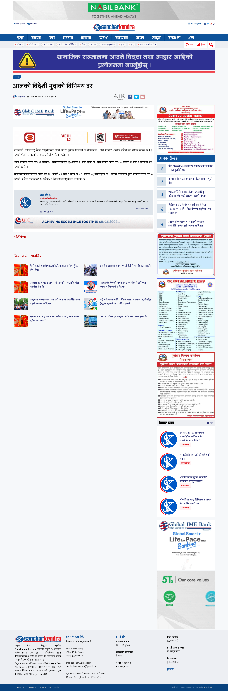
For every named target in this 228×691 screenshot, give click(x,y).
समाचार (36, 37)
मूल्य (123, 44)
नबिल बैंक (48, 44)
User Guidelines (55, 687)
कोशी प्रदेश (33, 44)
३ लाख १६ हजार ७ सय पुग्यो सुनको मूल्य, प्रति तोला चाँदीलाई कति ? (55, 285)
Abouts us (20, 687)
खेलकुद (156, 37)
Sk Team (42, 687)
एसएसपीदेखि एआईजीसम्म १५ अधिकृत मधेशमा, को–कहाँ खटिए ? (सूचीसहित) (187, 194)
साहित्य (140, 37)
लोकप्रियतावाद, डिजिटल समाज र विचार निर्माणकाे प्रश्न (195, 502)
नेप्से (83, 44)
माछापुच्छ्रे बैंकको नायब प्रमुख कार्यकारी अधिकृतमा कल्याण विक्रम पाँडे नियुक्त (124, 285)
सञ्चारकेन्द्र (21, 96)
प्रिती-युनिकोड (20, 23)
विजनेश (103, 37)
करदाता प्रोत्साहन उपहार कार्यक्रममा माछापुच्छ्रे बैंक (124, 316)
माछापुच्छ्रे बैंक (108, 44)
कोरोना (20, 44)
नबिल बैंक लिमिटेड (67, 44)
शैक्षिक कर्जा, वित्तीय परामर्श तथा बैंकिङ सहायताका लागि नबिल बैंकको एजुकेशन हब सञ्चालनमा (189, 209)
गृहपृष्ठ (20, 37)
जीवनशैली (174, 37)
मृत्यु (132, 44)
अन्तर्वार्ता (86, 37)
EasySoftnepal (208, 687)
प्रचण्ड (93, 44)
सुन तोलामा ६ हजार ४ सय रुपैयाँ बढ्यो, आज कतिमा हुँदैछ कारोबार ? (55, 318)
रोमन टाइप (33, 23)
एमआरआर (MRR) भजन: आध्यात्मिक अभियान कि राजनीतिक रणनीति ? (192, 437)
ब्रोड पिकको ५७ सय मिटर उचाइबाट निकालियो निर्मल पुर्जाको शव (190, 168)
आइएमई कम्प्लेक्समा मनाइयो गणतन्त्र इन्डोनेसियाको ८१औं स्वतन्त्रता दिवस (55, 301)
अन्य (191, 37)
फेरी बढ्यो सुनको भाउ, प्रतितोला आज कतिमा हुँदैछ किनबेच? (54, 268)
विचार (52, 37)
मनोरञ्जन (122, 37)
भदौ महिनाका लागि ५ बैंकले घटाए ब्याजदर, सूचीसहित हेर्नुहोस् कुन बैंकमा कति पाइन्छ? (126, 301)
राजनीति (68, 37)
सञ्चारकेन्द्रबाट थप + (142, 208)
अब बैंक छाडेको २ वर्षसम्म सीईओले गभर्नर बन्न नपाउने (125, 266)
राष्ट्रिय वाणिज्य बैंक (148, 44)
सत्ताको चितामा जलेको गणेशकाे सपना (195, 457)
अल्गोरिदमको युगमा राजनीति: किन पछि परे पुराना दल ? (194, 479)
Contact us (32, 687)
